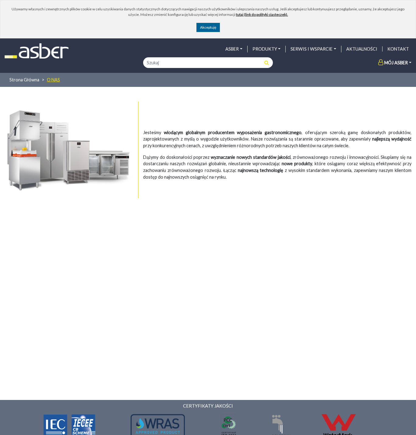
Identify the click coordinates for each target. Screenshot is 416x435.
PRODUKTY (264, 49)
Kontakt (398, 49)
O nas (53, 79)
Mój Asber (396, 62)
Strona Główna (24, 79)
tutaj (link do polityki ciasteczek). (262, 14)
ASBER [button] (232, 49)
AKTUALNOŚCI (361, 49)
